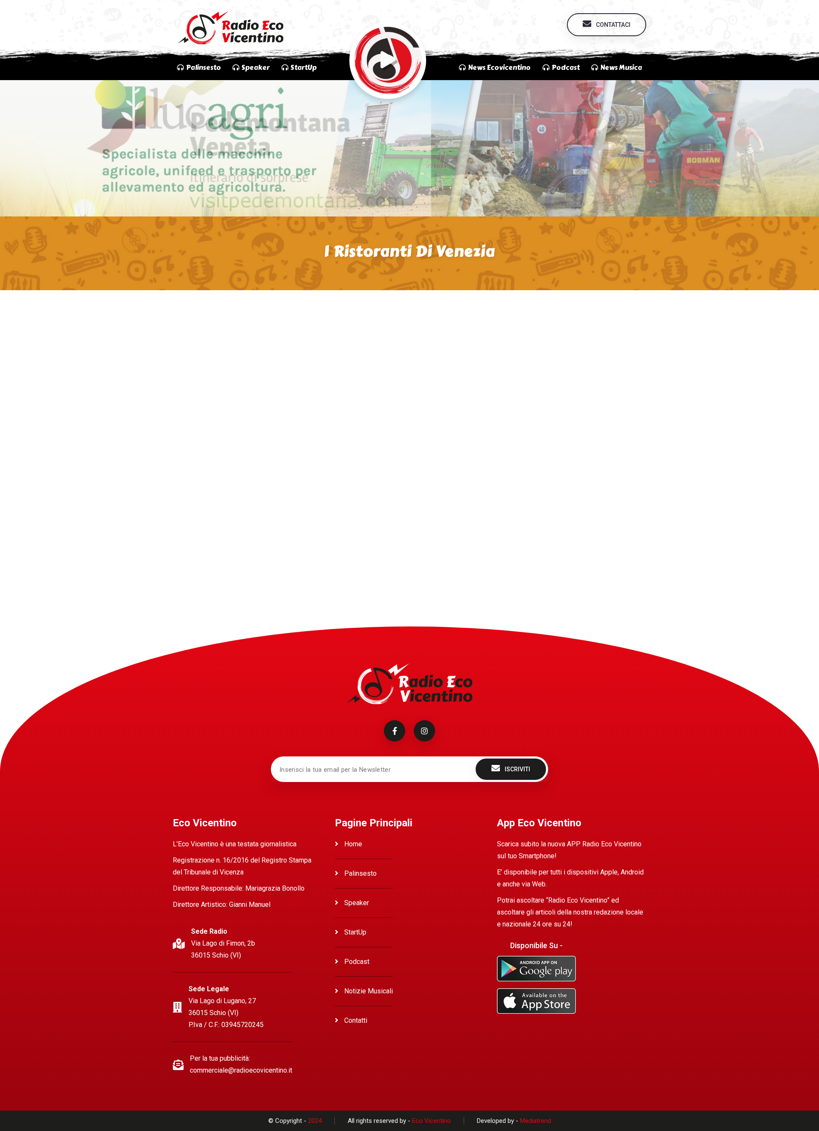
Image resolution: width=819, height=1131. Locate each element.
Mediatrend (535, 1121)
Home (352, 844)
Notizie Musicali (368, 991)
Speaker (356, 903)
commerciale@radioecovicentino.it (241, 1070)
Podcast (356, 962)
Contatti (355, 1020)
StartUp (354, 932)
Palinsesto (360, 873)
